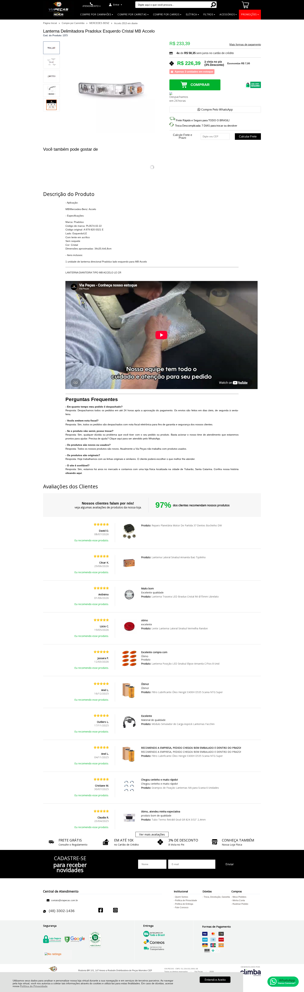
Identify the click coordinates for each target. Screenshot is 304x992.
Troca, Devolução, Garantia (217, 897)
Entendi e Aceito (215, 980)
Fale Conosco (181, 907)
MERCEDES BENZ (99, 23)
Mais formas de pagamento (245, 44)
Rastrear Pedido (240, 904)
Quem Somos (181, 897)
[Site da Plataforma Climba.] (250, 971)
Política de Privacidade (34, 986)
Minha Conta (239, 900)
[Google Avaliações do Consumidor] (57, 955)
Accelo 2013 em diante (126, 23)
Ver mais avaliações (152, 834)
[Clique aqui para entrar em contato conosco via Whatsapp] (283, 982)
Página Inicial (50, 23)
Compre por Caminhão (73, 23)
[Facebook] (100, 910)
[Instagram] (115, 910)
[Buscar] (213, 4)
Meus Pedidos (239, 897)
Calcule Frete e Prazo (182, 136)
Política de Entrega (184, 904)
